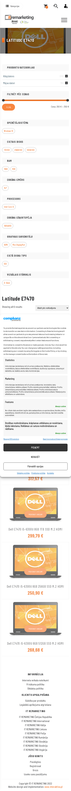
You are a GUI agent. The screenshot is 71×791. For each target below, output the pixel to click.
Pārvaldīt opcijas (35, 466)
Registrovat (35, 766)
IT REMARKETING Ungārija (35, 749)
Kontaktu (50, 473)
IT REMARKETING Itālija (35, 725)
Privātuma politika (38, 473)
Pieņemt (35, 447)
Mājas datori (9, 83)
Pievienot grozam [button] (36, 514)
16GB (5, 169)
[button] (12, 6)
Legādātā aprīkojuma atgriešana (35, 704)
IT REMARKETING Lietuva (35, 729)
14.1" (5, 188)
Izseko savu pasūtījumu (35, 774)
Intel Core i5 (9, 206)
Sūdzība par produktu (35, 700)
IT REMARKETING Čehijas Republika (35, 716)
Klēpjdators (8, 76)
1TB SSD (7, 150)
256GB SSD (18, 150)
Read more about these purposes (55, 439)
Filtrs (8, 107)
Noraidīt (35, 456)
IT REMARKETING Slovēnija (35, 745)
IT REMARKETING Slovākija (35, 741)
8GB (13, 169)
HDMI (6, 244)
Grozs (35, 770)
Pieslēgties (35, 761)
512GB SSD (30, 150)
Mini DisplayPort (19, 244)
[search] (55, 6)
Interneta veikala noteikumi (35, 680)
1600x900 (7, 225)
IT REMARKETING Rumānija (35, 737)
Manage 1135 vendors (11, 439)
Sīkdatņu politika (23, 473)
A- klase (7, 282)
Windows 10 (8, 131)
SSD (5, 263)
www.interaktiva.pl (54, 786)
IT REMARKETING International (35, 721)
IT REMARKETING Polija (35, 733)
